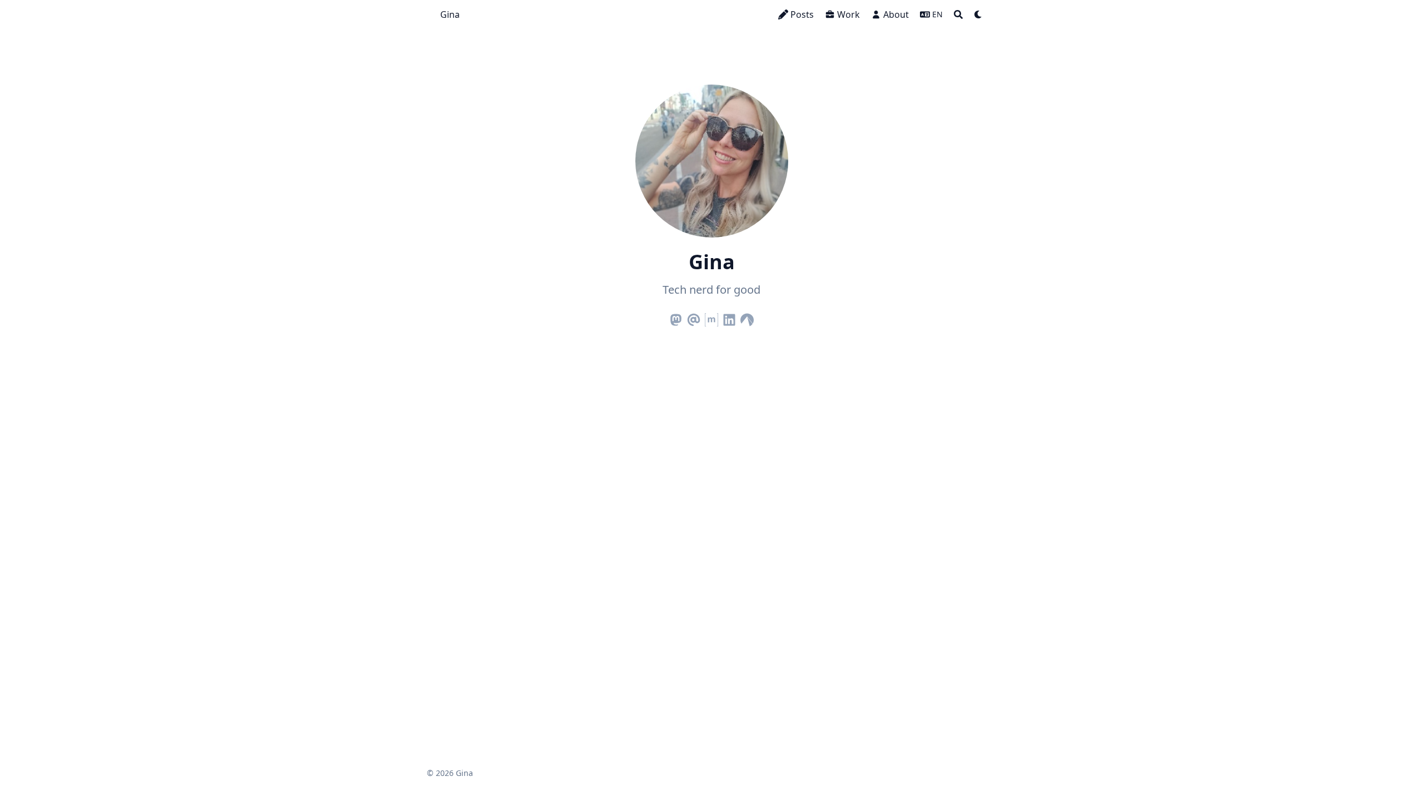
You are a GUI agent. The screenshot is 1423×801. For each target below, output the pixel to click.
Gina (450, 14)
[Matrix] (711, 318)
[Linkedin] (729, 318)
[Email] (694, 318)
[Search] (958, 14)
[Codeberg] (747, 318)
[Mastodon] (676, 318)
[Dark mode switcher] (978, 14)
